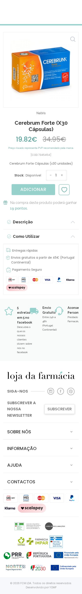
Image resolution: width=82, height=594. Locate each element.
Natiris (41, 113)
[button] (41, 431)
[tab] (41, 431)
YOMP (52, 587)
